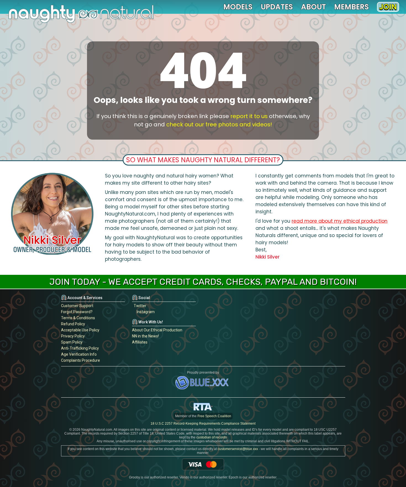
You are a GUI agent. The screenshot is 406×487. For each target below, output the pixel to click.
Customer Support (77, 306)
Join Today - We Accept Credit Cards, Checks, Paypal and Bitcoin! (203, 281)
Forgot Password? (77, 312)
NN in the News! (145, 336)
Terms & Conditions (78, 318)
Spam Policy (72, 342)
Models (237, 7)
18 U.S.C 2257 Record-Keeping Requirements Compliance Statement (203, 423)
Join (388, 7)
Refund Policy (73, 324)
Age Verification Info (79, 354)
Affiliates (139, 342)
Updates (277, 7)
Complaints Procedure (80, 360)
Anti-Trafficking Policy (80, 348)
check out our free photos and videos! (219, 124)
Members (351, 7)
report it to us (249, 116)
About (313, 7)
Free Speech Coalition (214, 416)
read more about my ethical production (339, 221)
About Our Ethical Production (157, 330)
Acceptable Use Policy (80, 330)
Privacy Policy (73, 336)
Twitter (139, 306)
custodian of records (211, 437)
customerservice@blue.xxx (238, 449)
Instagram (145, 312)
